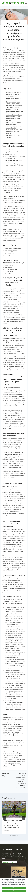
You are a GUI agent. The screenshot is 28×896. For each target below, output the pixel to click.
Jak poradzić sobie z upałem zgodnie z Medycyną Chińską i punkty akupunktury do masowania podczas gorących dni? (21, 781)
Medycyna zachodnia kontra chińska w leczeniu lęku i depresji (14, 131)
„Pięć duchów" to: (11, 96)
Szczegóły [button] (14, 894)
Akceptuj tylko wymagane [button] (14, 891)
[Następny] (23, 818)
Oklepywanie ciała (7, 775)
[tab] (10, 835)
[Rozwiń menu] (26, 3)
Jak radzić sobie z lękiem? (13, 135)
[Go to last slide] (4, 818)
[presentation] (14, 809)
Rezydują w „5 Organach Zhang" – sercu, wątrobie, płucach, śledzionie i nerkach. (14, 103)
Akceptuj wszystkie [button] (14, 887)
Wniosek (8, 137)
